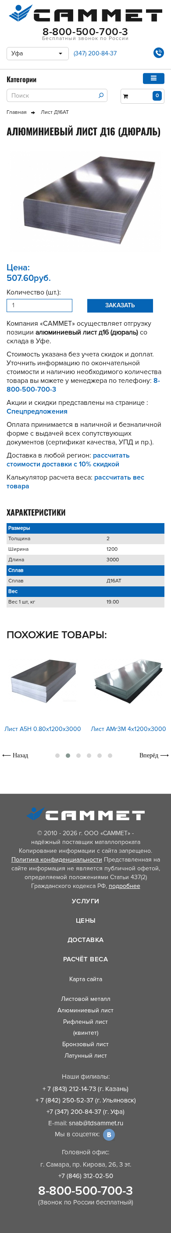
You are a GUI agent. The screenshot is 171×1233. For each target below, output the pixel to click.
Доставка (86, 940)
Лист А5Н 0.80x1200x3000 (42, 729)
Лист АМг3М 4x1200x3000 (128, 729)
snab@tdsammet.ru (96, 1123)
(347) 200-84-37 (95, 53)
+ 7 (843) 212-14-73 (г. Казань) (85, 1089)
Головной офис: (85, 1152)
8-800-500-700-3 (85, 1190)
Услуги (86, 901)
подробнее (124, 886)
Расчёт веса (85, 959)
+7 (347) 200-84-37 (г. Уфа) (85, 1112)
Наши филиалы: (86, 1076)
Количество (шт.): (34, 292)
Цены (86, 920)
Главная (17, 112)
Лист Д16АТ (55, 112)
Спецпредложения (37, 411)
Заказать (120, 305)
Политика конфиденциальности (56, 859)
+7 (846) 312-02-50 (85, 1176)
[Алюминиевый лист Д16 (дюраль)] (85, 201)
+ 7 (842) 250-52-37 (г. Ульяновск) (86, 1100)
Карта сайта (85, 979)
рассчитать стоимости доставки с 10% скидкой (68, 460)
